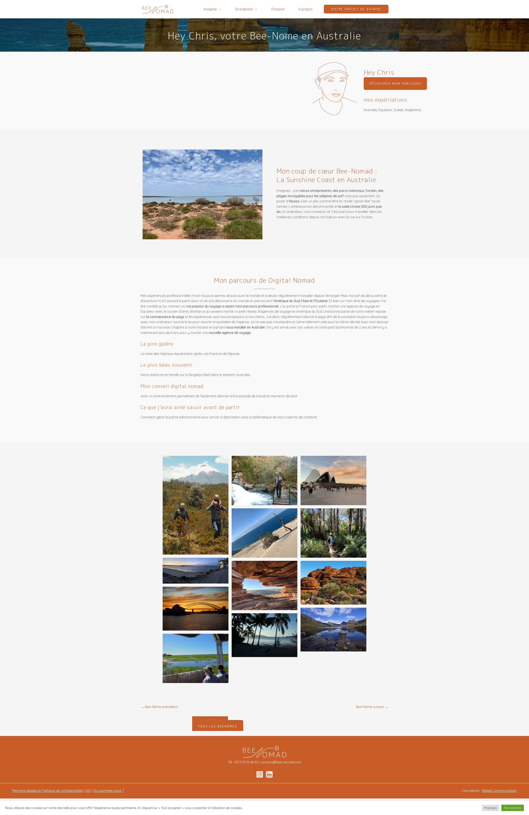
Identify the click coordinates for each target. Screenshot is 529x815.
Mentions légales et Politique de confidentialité (47, 791)
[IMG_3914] (265, 533)
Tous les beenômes (217, 726)
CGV (88, 791)
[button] (219, 9)
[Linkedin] (269, 774)
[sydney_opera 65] (196, 608)
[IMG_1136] (333, 480)
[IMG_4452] (196, 571)
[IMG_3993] (333, 533)
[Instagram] (259, 774)
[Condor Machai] (265, 480)
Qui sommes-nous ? (109, 791)
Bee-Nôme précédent (159, 707)
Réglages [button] (490, 807)
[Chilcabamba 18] (196, 505)
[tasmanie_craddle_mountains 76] (333, 629)
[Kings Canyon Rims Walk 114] (333, 583)
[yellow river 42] (196, 658)
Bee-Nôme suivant (372, 707)
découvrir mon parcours (395, 83)
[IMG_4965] (265, 585)
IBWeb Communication (499, 791)
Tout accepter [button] (512, 807)
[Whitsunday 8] (265, 635)
